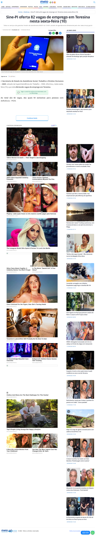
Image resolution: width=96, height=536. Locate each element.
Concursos (53, 6)
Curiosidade (23, 6)
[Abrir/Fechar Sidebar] (2, 2)
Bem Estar (74, 6)
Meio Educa (81, 6)
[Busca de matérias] (94, 3)
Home (2, 6)
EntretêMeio (15, 6)
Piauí (40, 6)
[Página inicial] (44, 2)
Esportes (45, 6)
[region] (80, 75)
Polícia (36, 6)
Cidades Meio (66, 6)
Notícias (8, 6)
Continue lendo (32, 118)
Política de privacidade (75, 531)
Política (30, 6)
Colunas (59, 6)
